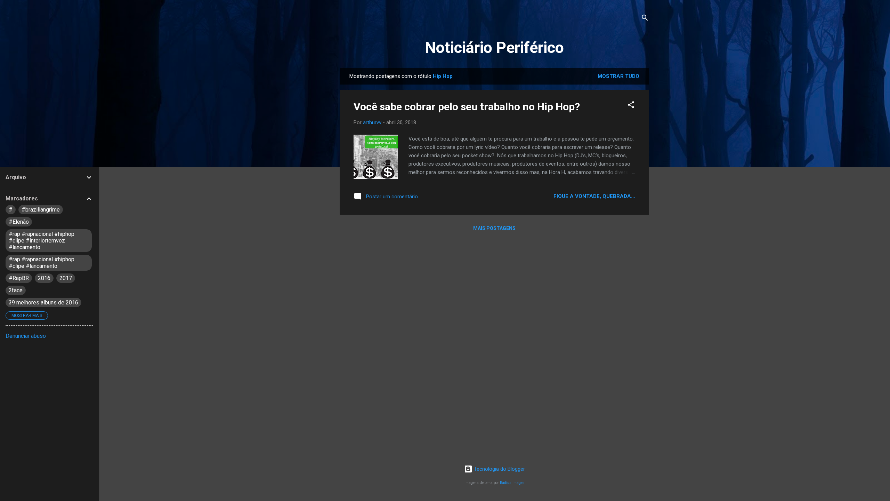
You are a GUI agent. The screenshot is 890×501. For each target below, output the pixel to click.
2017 (65, 278)
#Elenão (19, 221)
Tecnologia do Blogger (498, 469)
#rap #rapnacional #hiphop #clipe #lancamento (41, 262)
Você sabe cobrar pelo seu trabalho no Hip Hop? (467, 107)
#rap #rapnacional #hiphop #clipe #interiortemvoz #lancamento (41, 240)
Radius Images (512, 482)
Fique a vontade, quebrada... (594, 196)
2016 (44, 278)
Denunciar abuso (26, 336)
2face (16, 290)
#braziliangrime (41, 209)
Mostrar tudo (618, 76)
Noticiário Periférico (494, 47)
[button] (631, 106)
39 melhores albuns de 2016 (43, 302)
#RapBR (19, 278)
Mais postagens (494, 228)
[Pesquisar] (645, 19)
